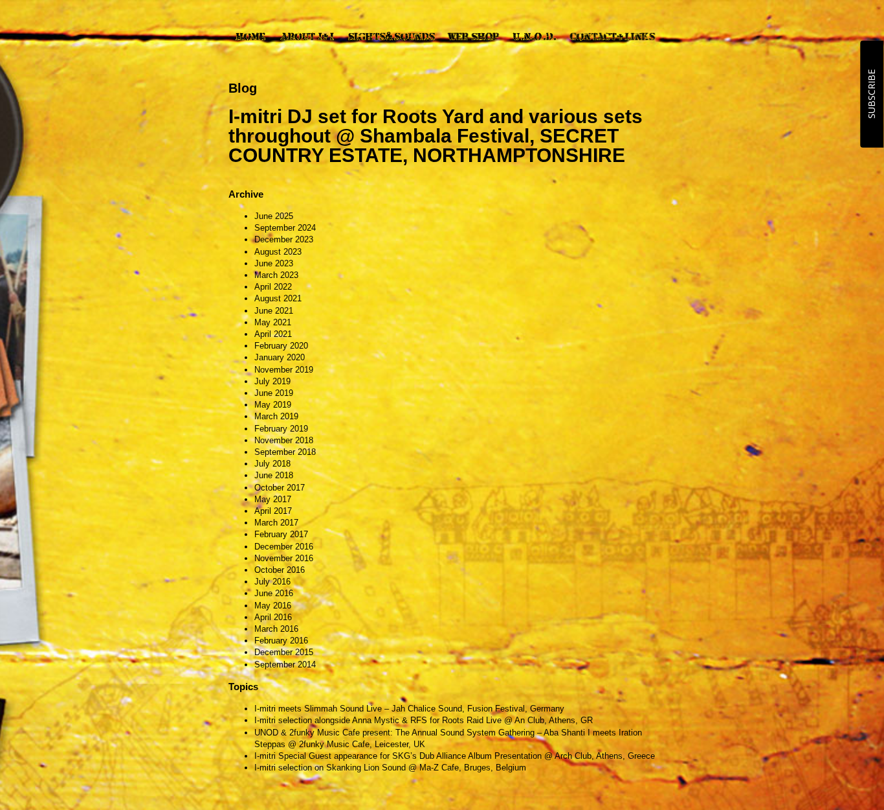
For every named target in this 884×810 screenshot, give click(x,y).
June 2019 (273, 393)
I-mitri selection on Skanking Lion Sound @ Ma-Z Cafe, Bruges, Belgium (390, 767)
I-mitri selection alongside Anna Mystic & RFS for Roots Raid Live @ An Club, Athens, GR (423, 720)
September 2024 (285, 228)
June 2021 (273, 311)
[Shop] (473, 36)
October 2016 (279, 570)
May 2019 (272, 405)
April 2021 (273, 334)
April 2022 (273, 287)
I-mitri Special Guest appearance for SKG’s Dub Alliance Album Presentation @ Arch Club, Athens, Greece (454, 756)
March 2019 (276, 416)
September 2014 (285, 664)
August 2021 (278, 298)
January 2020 (279, 357)
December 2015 (283, 652)
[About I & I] (307, 36)
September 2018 (285, 452)
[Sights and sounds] (391, 36)
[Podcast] (535, 36)
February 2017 (281, 534)
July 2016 (272, 581)
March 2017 (276, 522)
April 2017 (273, 511)
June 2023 (273, 263)
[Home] (250, 36)
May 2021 (272, 322)
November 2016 (283, 558)
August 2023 (278, 252)
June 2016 (273, 593)
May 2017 (272, 499)
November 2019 (283, 370)
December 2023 (283, 239)
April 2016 (273, 617)
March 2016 (276, 629)
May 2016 (272, 605)
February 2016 (281, 640)
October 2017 (279, 487)
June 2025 (273, 216)
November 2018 (283, 440)
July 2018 (272, 464)
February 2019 (281, 429)
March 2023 (276, 275)
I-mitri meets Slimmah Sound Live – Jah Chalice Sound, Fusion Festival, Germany (409, 708)
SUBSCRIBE (871, 94)
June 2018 (273, 475)
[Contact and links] (612, 36)
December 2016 (283, 546)
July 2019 (272, 381)
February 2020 (281, 346)
